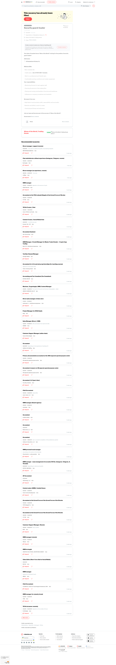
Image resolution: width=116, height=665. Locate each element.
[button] (90, 634)
